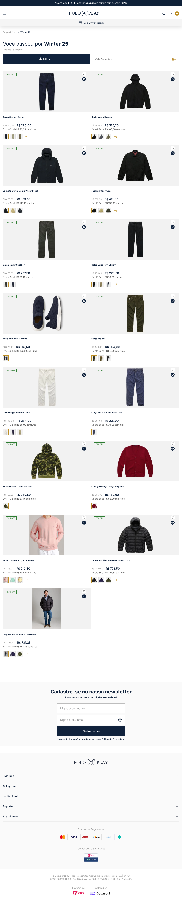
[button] (84, 79)
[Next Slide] (178, 3)
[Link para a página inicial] (10, 32)
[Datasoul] (100, 893)
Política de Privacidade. (113, 739)
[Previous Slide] (4, 3)
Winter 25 (25, 32)
